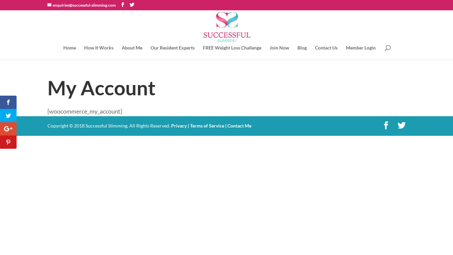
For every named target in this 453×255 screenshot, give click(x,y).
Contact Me (239, 125)
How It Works (98, 47)
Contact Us (326, 47)
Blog (302, 47)
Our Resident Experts (173, 47)
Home (69, 47)
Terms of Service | (208, 125)
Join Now (279, 47)
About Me (132, 47)
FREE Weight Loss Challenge (232, 47)
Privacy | (180, 125)
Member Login (361, 47)
